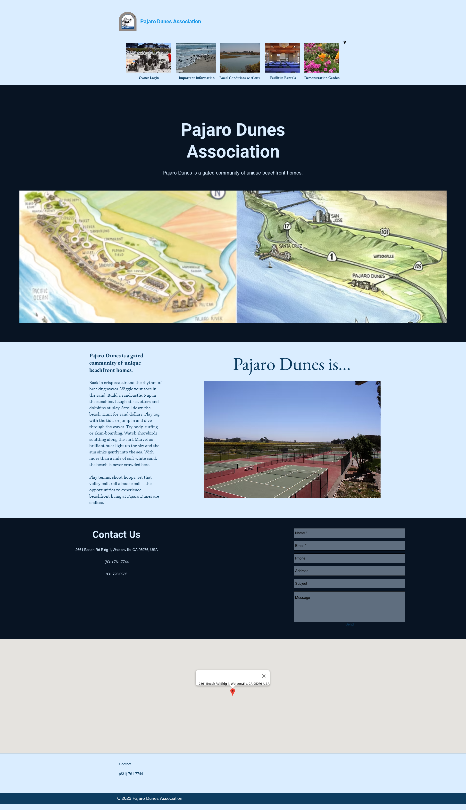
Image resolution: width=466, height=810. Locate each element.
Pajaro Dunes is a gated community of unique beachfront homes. (233, 173)
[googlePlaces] (344, 42)
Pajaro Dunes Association (170, 21)
